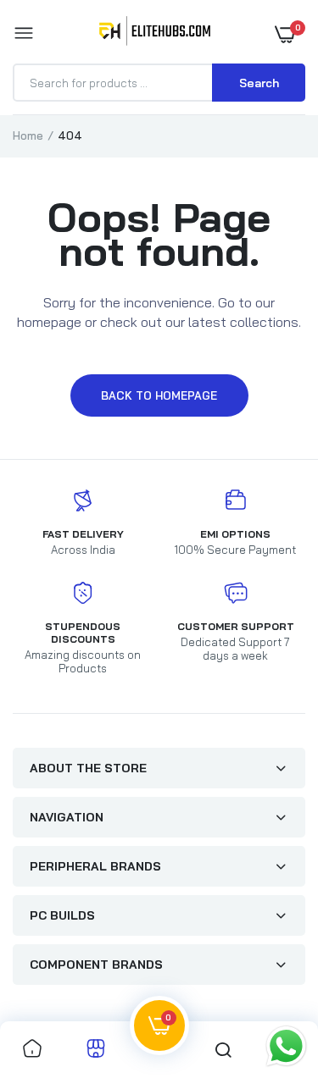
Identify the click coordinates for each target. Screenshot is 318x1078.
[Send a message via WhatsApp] (286, 1046)
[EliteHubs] (154, 34)
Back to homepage (159, 395)
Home (28, 135)
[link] (32, 1049)
